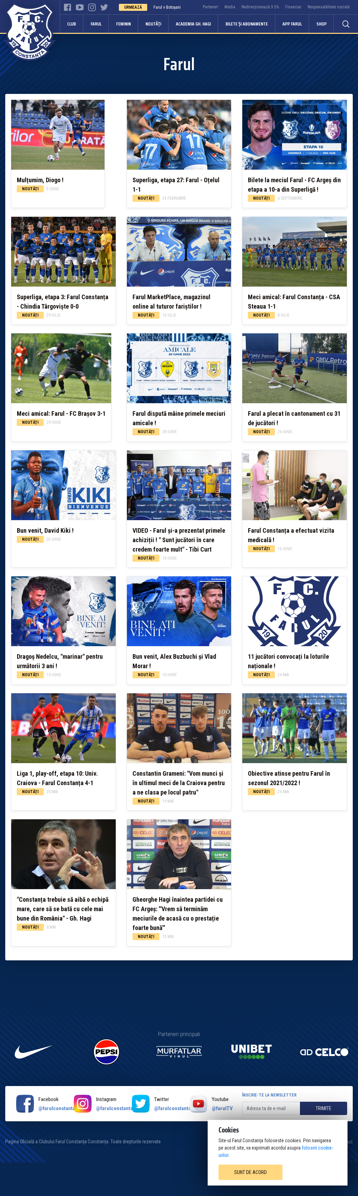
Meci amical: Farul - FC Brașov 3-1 (61, 413)
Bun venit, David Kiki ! (45, 530)
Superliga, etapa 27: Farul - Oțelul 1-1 (176, 184)
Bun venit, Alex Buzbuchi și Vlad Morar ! (174, 661)
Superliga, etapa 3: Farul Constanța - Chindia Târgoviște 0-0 (62, 301)
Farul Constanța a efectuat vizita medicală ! (291, 535)
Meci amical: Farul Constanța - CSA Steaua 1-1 (294, 301)
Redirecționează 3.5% (260, 7)
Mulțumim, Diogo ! (40, 180)
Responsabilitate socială (329, 7)
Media (229, 7)
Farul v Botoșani (167, 7)
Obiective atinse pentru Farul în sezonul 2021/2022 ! (289, 778)
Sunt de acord (250, 1172)
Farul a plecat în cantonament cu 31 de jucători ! (294, 418)
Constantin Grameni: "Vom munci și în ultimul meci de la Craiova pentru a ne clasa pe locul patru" (179, 783)
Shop (321, 24)
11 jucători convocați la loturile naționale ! (288, 661)
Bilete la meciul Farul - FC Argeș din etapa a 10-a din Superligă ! (294, 184)
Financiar (293, 7)
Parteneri (210, 7)
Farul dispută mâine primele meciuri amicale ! (179, 418)
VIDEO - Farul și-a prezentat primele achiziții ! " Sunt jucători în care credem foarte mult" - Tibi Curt (179, 540)
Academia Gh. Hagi (193, 24)
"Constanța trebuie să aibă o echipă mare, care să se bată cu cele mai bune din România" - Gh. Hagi (62, 909)
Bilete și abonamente (246, 24)
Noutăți (153, 24)
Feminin (123, 24)
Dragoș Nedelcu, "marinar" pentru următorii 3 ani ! (60, 661)
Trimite (323, 1108)
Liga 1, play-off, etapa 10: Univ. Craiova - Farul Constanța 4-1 (57, 778)
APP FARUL (292, 24)
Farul (96, 24)
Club (71, 24)
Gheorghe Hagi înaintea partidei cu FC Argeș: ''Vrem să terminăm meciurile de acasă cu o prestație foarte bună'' (178, 913)
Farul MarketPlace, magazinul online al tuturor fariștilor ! (171, 301)
